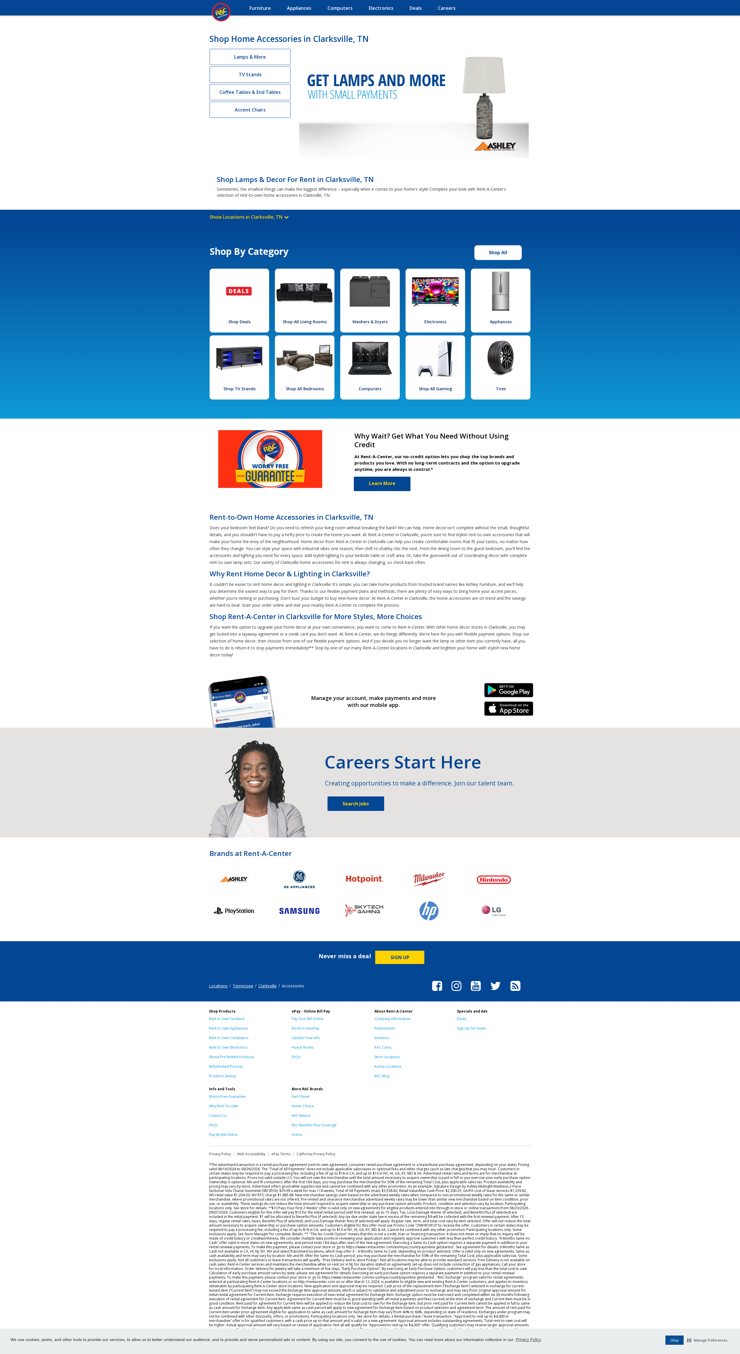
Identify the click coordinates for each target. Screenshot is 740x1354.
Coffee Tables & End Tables (250, 92)
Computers (370, 388)
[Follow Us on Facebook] (437, 991)
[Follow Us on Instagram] (456, 991)
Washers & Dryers (370, 321)
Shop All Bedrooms (305, 388)
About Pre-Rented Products (231, 1056)
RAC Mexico (301, 1115)
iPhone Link (508, 710)
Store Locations (387, 1056)
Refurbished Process (226, 1066)
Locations (218, 986)
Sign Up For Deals (471, 1028)
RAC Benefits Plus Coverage (314, 1125)
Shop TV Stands (239, 388)
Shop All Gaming (435, 388)
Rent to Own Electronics (228, 1047)
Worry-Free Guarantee (227, 1096)
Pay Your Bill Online (307, 1018)
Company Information (392, 1018)
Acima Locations (387, 1066)
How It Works (302, 1047)
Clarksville (267, 986)
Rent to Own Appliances (228, 1028)
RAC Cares (382, 1047)
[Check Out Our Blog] (515, 991)
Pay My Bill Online (223, 1134)
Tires (501, 388)
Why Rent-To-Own (223, 1106)
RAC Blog (381, 1075)
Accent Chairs (250, 110)
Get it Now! (301, 1096)
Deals (461, 1018)
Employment (384, 1028)
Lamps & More (250, 57)
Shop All (498, 252)
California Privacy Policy (316, 1153)
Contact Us (218, 1115)
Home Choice (303, 1106)
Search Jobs (356, 803)
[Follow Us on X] (495, 991)
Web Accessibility (251, 1153)
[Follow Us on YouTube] (476, 991)
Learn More (382, 483)
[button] (707, 1340)
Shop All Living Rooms (305, 321)
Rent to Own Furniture (227, 1018)
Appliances (501, 321)
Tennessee (243, 986)
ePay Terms (281, 1153)
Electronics (435, 321)
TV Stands (250, 74)
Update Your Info (306, 1037)
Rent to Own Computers (228, 1037)
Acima (297, 1134)
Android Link (508, 692)
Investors (381, 1037)
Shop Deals (239, 321)
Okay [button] (674, 1340)
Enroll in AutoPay (305, 1028)
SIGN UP (400, 957)
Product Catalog (222, 1075)
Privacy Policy (528, 1339)
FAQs (296, 1056)
